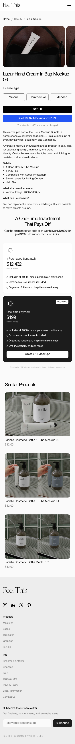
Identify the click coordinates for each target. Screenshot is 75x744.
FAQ (5, 673)
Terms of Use (10, 679)
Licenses (8, 667)
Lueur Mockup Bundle (46, 132)
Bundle (7, 647)
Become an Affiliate (14, 661)
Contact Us (9, 697)
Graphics (8, 641)
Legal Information (12, 691)
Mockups (8, 623)
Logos (6, 629)
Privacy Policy (10, 685)
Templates (8, 635)
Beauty (18, 19)
